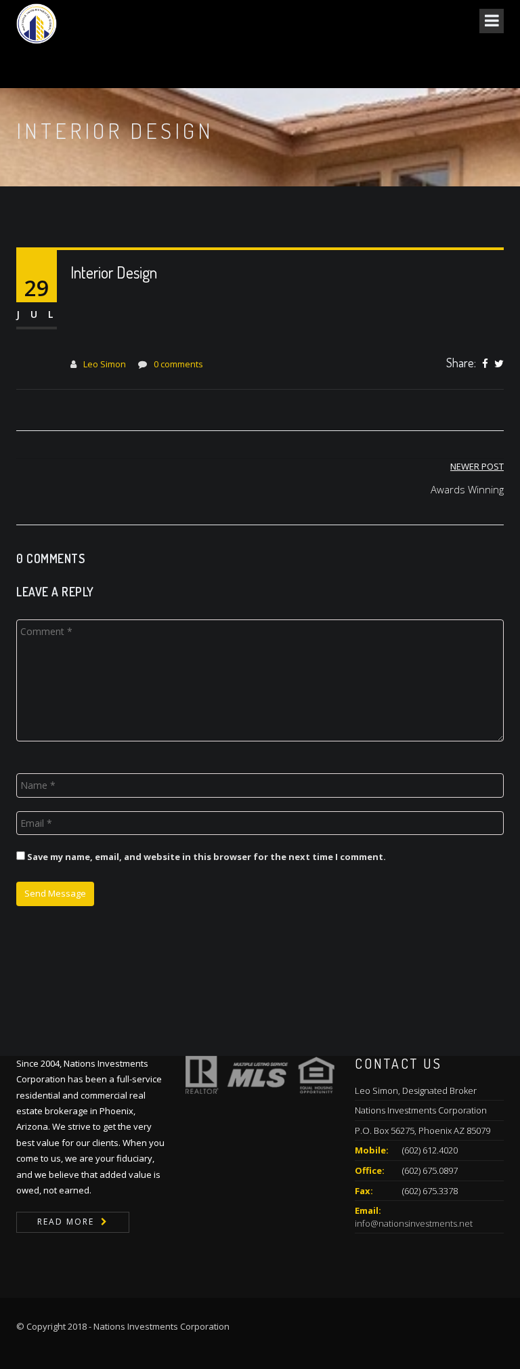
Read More (65, 1221)
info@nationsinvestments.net (414, 1223)
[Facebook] (485, 363)
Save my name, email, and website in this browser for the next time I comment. (206, 857)
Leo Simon (104, 364)
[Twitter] (499, 363)
